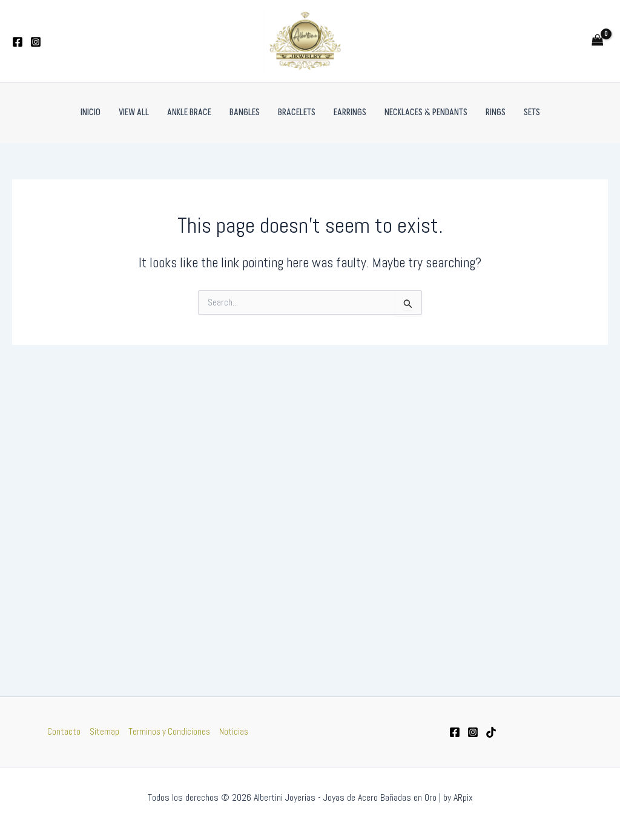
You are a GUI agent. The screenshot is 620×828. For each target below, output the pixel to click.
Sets (532, 112)
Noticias (233, 731)
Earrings (350, 112)
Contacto (64, 731)
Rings (496, 112)
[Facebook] (17, 41)
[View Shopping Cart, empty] (597, 41)
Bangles (244, 112)
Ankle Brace (189, 112)
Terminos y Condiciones (169, 731)
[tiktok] (491, 732)
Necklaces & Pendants (425, 112)
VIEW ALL (134, 112)
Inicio (91, 112)
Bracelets (296, 112)
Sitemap (104, 731)
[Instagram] (35, 41)
